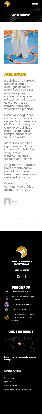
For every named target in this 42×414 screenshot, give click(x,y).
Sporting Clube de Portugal (21, 309)
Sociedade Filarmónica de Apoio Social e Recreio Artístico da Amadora (23, 317)
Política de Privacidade (12, 385)
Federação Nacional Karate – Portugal (17, 389)
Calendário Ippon (10, 378)
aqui (18, 184)
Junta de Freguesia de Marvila (22, 304)
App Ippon (7, 381)
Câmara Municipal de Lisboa (21, 291)
